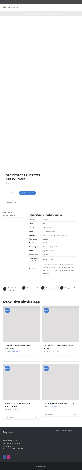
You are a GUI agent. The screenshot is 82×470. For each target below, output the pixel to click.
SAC (15, 202)
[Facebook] (4, 457)
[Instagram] (8, 457)
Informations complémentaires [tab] (9, 213)
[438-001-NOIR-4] (21, 94)
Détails (36, 359)
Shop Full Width (32, 13)
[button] (4, 167)
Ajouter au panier (27, 193)
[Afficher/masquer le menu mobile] (78, 8)
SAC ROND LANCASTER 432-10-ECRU (59, 404)
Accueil (23, 13)
